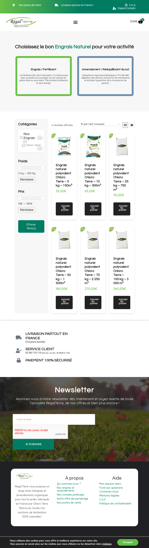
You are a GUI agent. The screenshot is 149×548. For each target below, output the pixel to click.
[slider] (20, 168)
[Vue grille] (125, 125)
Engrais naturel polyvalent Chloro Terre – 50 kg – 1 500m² (63, 271)
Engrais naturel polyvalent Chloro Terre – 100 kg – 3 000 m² (121, 271)
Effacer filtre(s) (31, 226)
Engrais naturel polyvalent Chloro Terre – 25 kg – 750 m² (121, 177)
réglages (107, 544)
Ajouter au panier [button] (65, 207)
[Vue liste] (131, 125)
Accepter (128, 542)
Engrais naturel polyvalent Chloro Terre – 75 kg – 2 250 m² (92, 271)
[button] (75, 22)
